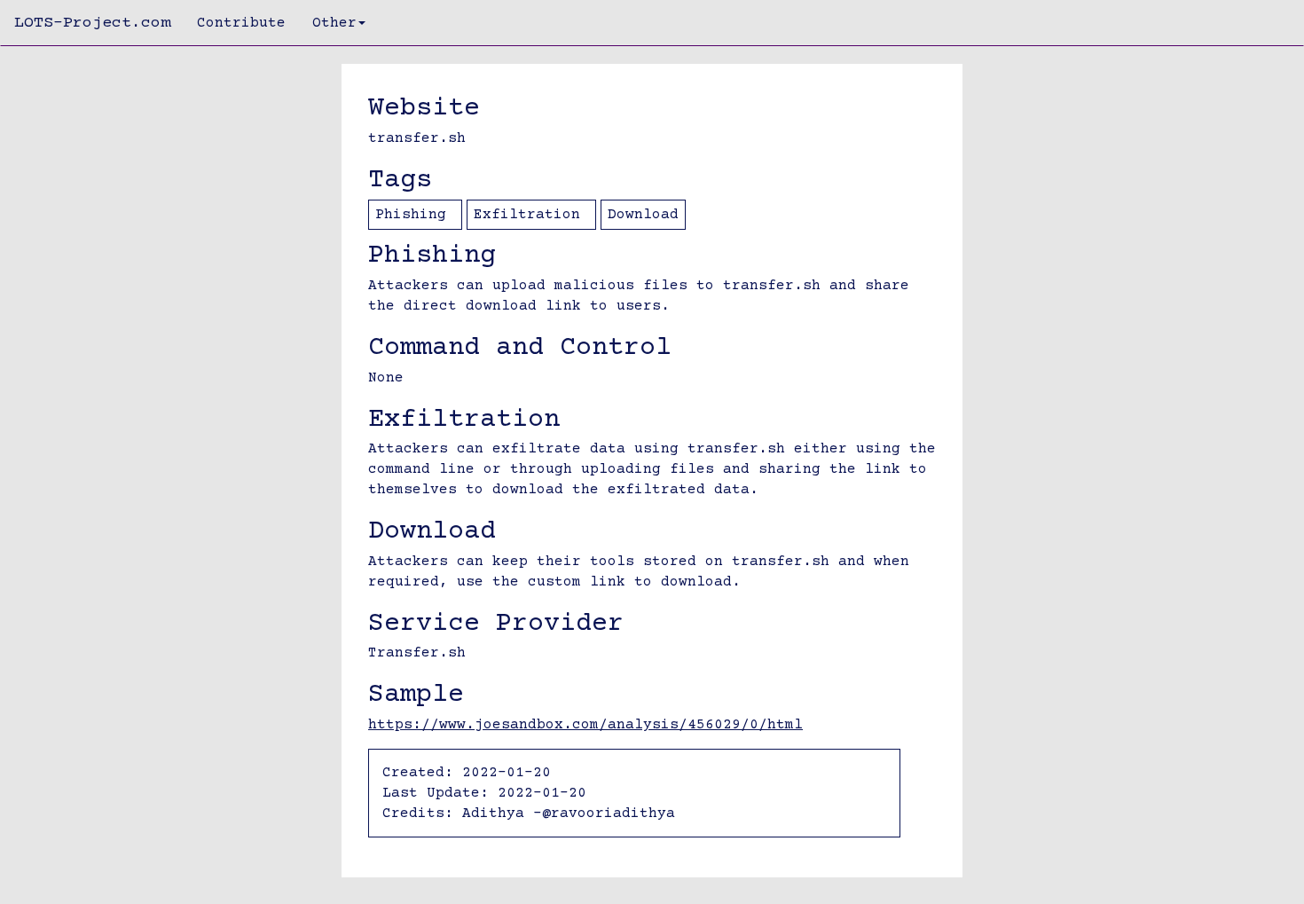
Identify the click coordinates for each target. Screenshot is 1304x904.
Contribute (241, 23)
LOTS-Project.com (92, 23)
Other (334, 23)
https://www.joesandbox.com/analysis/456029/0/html (585, 725)
